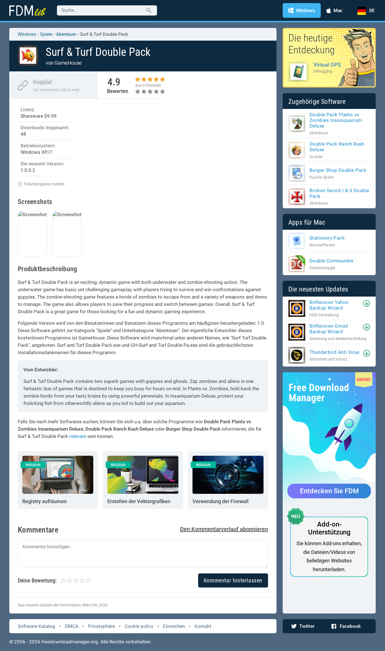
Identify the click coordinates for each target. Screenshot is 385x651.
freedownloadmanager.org (69, 642)
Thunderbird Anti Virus (334, 352)
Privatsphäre (101, 626)
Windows (27, 34)
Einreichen (174, 626)
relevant (77, 436)
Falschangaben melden (44, 184)
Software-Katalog (36, 626)
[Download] (366, 303)
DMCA (71, 626)
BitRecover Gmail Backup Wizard (328, 328)
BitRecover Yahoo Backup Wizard (329, 305)
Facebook (350, 626)
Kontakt (202, 626)
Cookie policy (139, 626)
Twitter (307, 626)
